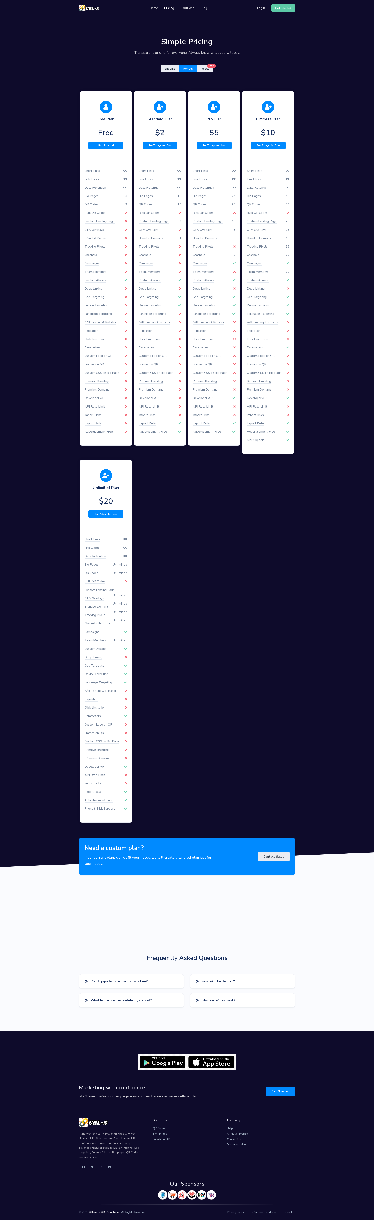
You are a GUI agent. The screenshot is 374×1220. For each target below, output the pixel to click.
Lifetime (170, 69)
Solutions (187, 8)
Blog (203, 8)
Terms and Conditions (263, 1212)
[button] (131, 981)
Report (288, 1212)
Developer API (162, 1139)
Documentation (236, 1144)
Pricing (169, 8)
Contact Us (234, 1139)
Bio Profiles (160, 1134)
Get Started (106, 145)
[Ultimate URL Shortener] (89, 8)
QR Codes (159, 1128)
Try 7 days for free (160, 145)
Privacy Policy (235, 1212)
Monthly (188, 69)
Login (261, 8)
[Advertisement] (187, 919)
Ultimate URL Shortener (104, 1212)
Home (153, 8)
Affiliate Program (237, 1134)
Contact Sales (273, 856)
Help (230, 1128)
